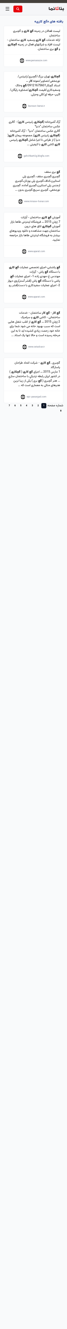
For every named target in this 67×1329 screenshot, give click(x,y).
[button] (7, 8)
